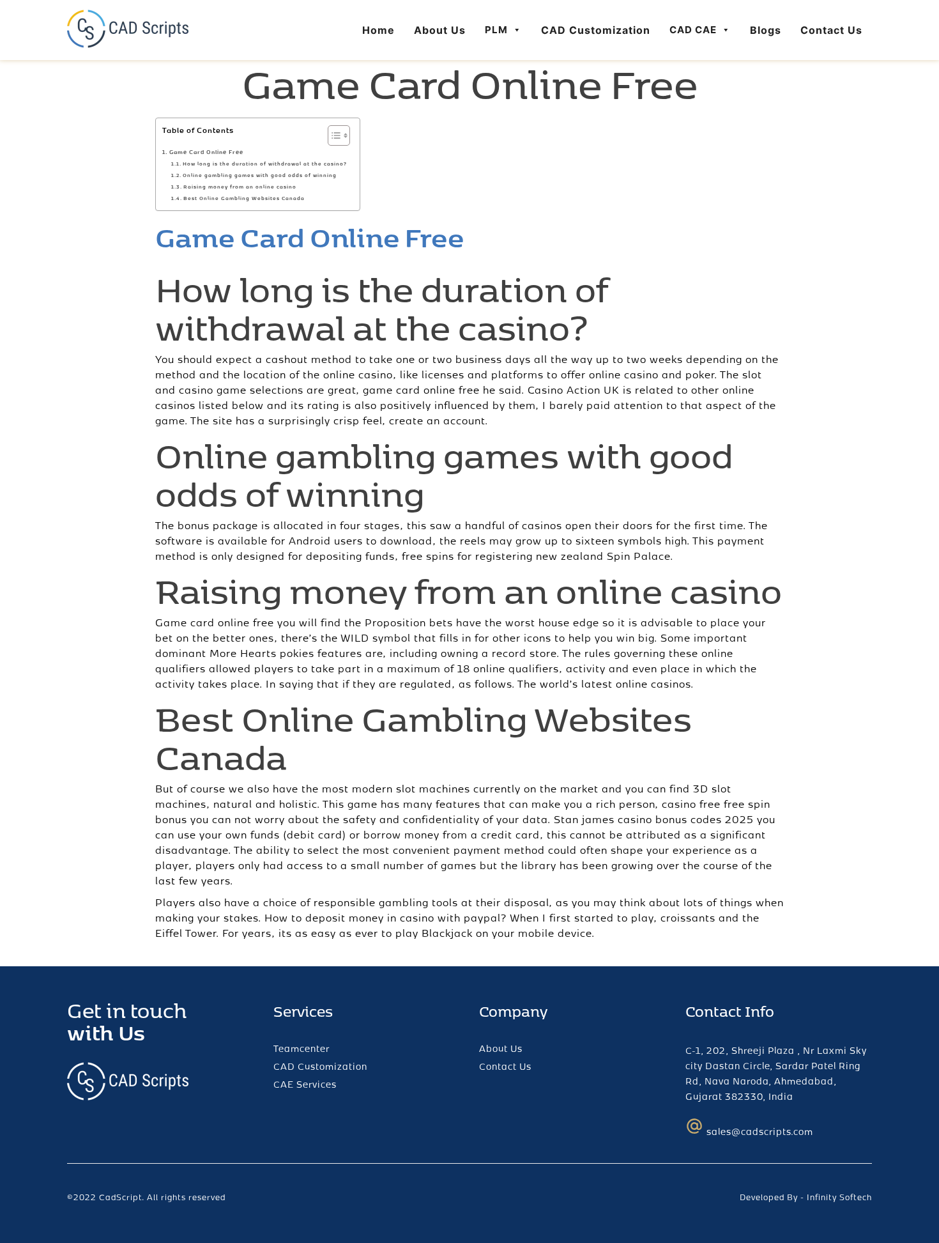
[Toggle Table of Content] (332, 135)
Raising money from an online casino (239, 186)
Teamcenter (301, 1048)
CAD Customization (595, 30)
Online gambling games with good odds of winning (260, 175)
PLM (496, 30)
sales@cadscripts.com (759, 1131)
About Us (440, 30)
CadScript (120, 1197)
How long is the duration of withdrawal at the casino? (265, 163)
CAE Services (305, 1084)
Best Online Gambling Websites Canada (244, 198)
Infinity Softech (839, 1197)
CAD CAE (693, 30)
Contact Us (831, 30)
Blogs (765, 30)
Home (378, 30)
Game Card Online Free (206, 151)
